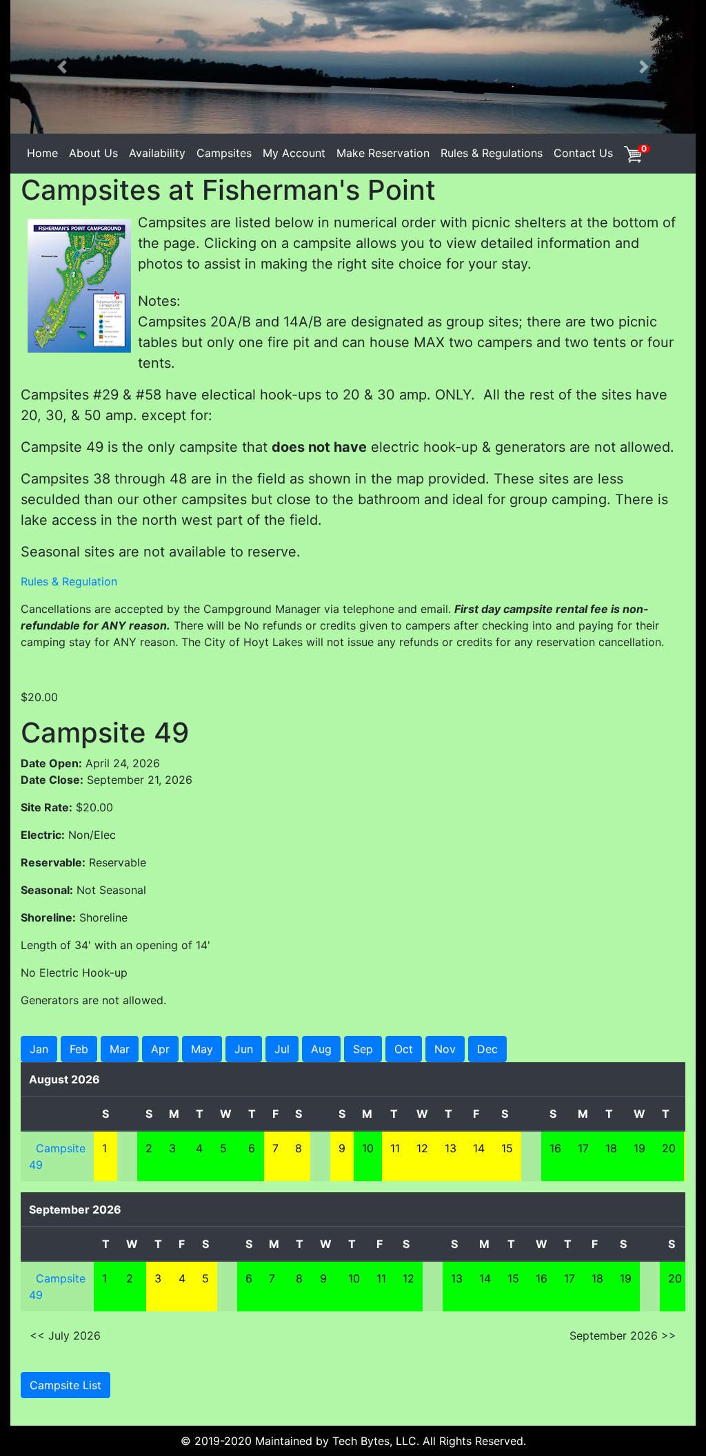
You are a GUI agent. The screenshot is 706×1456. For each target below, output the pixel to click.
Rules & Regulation (69, 581)
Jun (243, 1049)
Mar (120, 1049)
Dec (487, 1049)
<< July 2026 (65, 1335)
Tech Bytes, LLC (374, 1441)
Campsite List (65, 1385)
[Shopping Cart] (632, 153)
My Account (294, 153)
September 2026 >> (622, 1335)
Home (42, 153)
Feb (79, 1049)
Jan (39, 1049)
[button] (61, 67)
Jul (282, 1049)
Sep (363, 1049)
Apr (160, 1049)
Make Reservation (383, 153)
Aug (321, 1049)
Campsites (224, 153)
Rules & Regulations (492, 153)
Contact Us (583, 153)
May (202, 1049)
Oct (403, 1049)
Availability (157, 153)
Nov (445, 1049)
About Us (93, 153)
